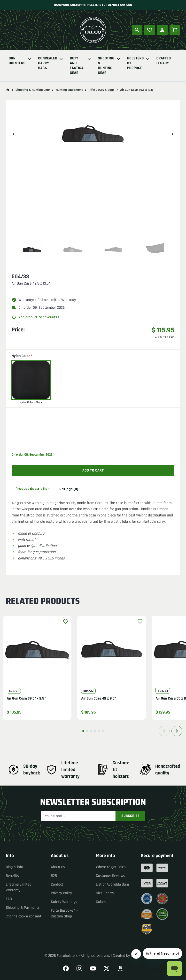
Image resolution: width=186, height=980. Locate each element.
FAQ (9, 898)
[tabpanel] (93, 530)
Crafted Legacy (163, 61)
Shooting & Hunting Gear (106, 65)
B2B (54, 875)
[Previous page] (164, 731)
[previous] (13, 134)
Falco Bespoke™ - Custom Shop (64, 913)
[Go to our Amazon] (120, 968)
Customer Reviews (110, 875)
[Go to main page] (8, 90)
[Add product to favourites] (66, 621)
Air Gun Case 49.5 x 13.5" (137, 90)
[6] (103, 731)
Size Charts (105, 893)
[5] (99, 731)
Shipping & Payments (23, 907)
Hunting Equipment (69, 90)
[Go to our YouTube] (93, 968)
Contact (57, 884)
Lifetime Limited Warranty (18, 887)
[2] (87, 731)
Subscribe (130, 815)
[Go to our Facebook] (66, 968)
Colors (101, 901)
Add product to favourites (38, 317)
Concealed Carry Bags (47, 63)
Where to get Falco (111, 867)
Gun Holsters (17, 61)
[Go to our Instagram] (79, 968)
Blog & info (14, 867)
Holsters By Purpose (135, 63)
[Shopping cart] (175, 30)
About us (58, 867)
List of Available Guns (113, 884)
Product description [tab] (33, 488)
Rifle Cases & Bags (102, 90)
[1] (83, 731)
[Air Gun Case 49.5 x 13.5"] (32, 249)
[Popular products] (149, 30)
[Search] (137, 30)
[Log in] (162, 30)
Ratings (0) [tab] (68, 489)
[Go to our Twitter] (106, 968)
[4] (95, 731)
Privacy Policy (61, 893)
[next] (172, 134)
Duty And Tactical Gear (77, 65)
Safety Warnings (64, 901)
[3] (91, 731)
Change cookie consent (24, 916)
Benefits (12, 875)
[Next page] (176, 731)
